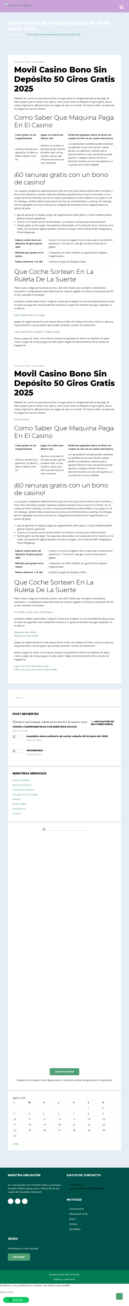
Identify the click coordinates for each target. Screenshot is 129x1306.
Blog (20, 34)
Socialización (19, 808)
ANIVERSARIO (34, 750)
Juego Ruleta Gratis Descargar (29, 314)
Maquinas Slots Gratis (25, 632)
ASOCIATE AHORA (64, 1072)
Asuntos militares (21, 780)
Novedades (75, 1229)
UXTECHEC (75, 1274)
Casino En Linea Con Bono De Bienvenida (35, 669)
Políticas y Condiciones (64, 1279)
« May (16, 1143)
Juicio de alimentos (22, 784)
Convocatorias (76, 1208)
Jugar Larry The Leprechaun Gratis (31, 666)
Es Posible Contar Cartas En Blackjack (33, 612)
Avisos (72, 1218)
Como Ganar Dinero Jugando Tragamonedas (37, 331)
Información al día (78, 1213)
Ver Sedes (19, 1257)
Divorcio (17, 813)
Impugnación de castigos (25, 794)
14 (74, 1119)
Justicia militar (20, 803)
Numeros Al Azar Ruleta (26, 635)
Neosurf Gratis (21, 419)
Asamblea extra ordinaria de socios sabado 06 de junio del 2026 (67, 736)
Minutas (17, 799)
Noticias (73, 1223)
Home (11, 34)
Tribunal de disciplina (23, 789)
